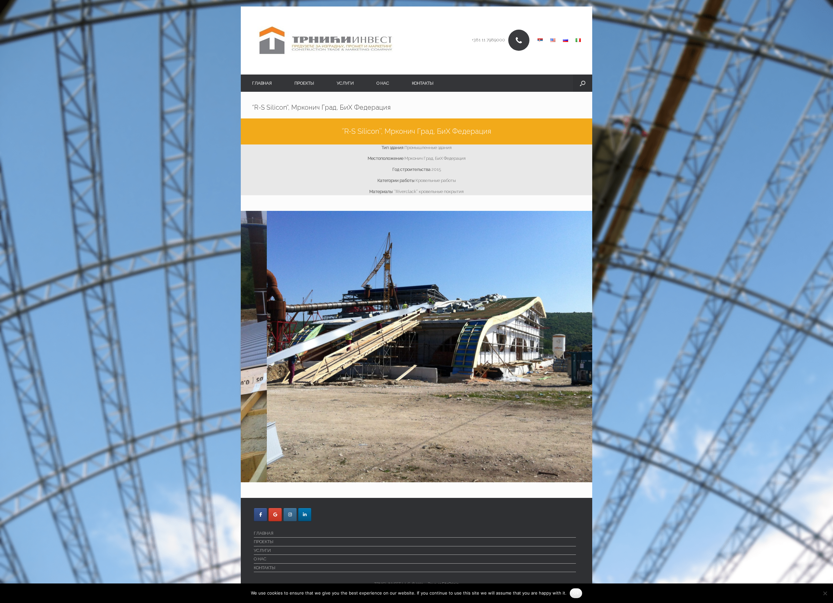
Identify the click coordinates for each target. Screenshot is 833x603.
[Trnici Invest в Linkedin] (304, 514)
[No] (825, 593)
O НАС (382, 83)
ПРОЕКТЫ (304, 83)
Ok (576, 593)
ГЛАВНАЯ (262, 83)
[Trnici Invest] (325, 40)
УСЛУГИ (345, 83)
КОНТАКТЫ (422, 83)
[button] (582, 83)
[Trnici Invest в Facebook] (260, 514)
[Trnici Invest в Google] (275, 514)
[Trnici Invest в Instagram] (290, 514)
